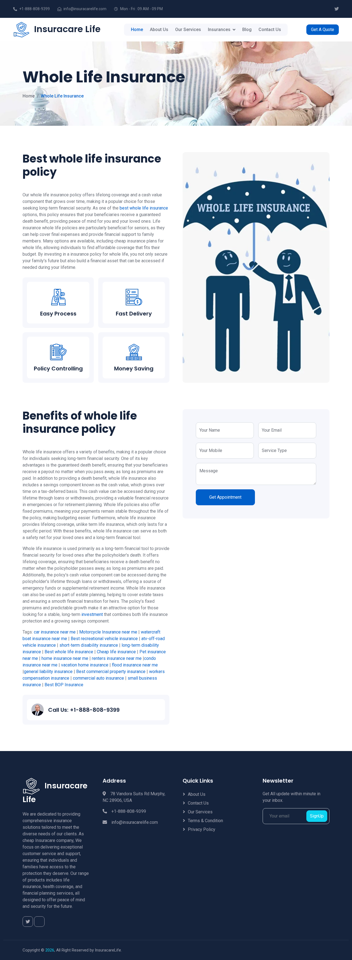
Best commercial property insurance (110, 671)
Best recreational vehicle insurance (104, 638)
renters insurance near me (117, 658)
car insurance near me (55, 632)
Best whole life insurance (69, 651)
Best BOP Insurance (64, 684)
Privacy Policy (201, 829)
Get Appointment (225, 497)
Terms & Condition (205, 820)
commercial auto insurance (98, 678)
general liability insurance (48, 671)
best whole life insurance (144, 208)
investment (92, 614)
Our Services (188, 29)
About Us (159, 29)
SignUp (317, 816)
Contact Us (269, 29)
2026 (49, 950)
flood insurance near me (135, 665)
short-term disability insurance (88, 645)
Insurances (219, 29)
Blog (247, 29)
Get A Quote (322, 29)
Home (137, 29)
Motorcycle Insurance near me (108, 632)
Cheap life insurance (116, 651)
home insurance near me (65, 658)
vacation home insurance (84, 665)
